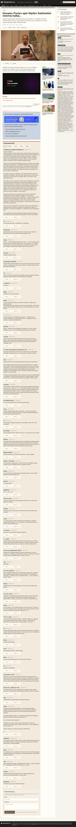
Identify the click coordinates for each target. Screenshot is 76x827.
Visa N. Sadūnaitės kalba (8, 100)
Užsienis (24, 5)
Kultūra (20, 5)
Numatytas (7, 63)
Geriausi (21, 146)
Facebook (9, 27)
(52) (20, 16)
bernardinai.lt (26, 67)
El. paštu (18, 27)
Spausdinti (14, 63)
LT (61, 2)
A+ (10, 63)
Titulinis (3, 5)
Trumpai (7, 5)
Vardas (5, 797)
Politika (11, 5)
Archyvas (49, 5)
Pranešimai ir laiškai (31, 5)
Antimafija (16, 5)
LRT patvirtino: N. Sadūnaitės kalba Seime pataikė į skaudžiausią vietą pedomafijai (19, 98)
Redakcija (44, 5)
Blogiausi (27, 146)
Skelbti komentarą (10, 812)
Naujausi (10, 146)
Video (37, 5)
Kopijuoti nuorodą (24, 27)
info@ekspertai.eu (28, 106)
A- (3, 63)
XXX (40, 5)
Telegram (14, 27)
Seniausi (15, 146)
